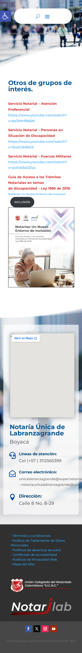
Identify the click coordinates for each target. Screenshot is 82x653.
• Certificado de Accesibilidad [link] (34, 555)
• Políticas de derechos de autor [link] (36, 550)
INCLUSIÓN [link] (22, 202)
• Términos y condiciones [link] (30, 536)
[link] (5, 16)
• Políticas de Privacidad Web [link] (34, 559)
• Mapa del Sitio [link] (23, 564)
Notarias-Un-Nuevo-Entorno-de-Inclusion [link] (37, 194)
